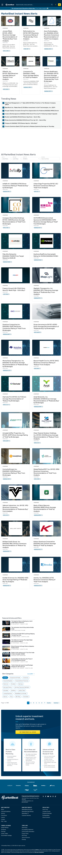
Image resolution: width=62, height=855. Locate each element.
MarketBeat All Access (27, 809)
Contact (3, 819)
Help (5, 821)
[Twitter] (43, 796)
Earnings (20, 684)
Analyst (5, 677)
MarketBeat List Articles (20, 693)
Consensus (25, 677)
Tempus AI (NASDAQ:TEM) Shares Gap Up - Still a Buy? (21, 123)
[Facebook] (46, 796)
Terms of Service (26, 837)
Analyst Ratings (4, 827)
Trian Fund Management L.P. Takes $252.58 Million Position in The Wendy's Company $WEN (30, 103)
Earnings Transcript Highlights (22, 687)
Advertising (24, 827)
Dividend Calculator (47, 813)
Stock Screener (46, 817)
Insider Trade (22, 690)
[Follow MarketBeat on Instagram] (53, 796)
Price (11, 696)
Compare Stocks (46, 811)
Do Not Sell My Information (28, 831)
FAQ (2, 821)
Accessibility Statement (27, 829)
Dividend (13, 684)
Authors (3, 813)
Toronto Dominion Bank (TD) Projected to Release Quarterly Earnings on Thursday (29, 126)
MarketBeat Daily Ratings (27, 811)
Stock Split (26, 696)
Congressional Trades (15, 677)
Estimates (5, 690)
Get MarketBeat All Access (28, 732)
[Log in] (55, 4)
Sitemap (24, 839)
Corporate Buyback (7, 680)
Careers (3, 817)
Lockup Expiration (7, 693)
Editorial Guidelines (5, 811)
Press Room (4, 815)
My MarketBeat (45, 815)
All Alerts (30, 673)
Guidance (13, 690)
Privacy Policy (25, 833)
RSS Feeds (24, 835)
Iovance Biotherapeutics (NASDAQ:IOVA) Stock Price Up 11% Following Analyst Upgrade (31, 114)
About (2, 809)
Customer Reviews (26, 815)
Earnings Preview (7, 687)
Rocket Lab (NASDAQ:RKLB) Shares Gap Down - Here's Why (22, 117)
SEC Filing (18, 696)
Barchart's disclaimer (39, 852)
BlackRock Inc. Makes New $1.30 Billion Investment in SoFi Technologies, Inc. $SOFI (30, 107)
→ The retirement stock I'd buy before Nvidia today (22, 8)
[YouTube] (48, 796)
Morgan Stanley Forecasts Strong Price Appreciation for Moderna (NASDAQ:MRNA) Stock (32, 110)
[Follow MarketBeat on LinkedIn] (51, 796)
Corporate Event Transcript (21, 680)
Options (5, 696)
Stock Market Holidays (6, 835)
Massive (37, 849)
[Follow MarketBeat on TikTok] (56, 796)
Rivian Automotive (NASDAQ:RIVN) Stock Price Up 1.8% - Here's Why (25, 120)
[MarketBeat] (10, 4)
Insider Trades (4, 833)
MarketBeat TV (25, 813)
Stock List (5, 684)
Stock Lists (45, 809)
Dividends (3, 829)
